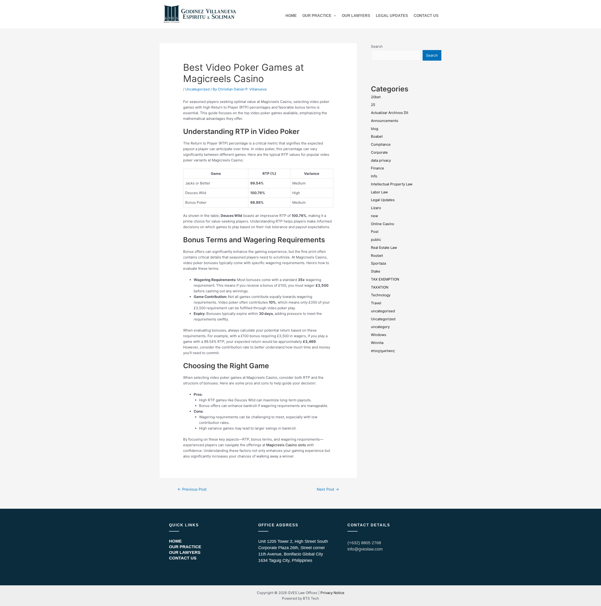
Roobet (377, 255)
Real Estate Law (384, 247)
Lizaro (376, 208)
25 (373, 104)
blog (374, 128)
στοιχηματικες (383, 350)
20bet (376, 97)
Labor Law (379, 192)
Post (374, 231)
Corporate (379, 152)
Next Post (328, 489)
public (376, 239)
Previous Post (192, 489)
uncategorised (383, 311)
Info (374, 176)
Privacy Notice (332, 592)
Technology (380, 295)
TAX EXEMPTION (385, 279)
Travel (376, 303)
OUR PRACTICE (316, 16)
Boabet (377, 136)
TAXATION (379, 287)
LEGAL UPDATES (392, 16)
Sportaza (378, 263)
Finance (377, 168)
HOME (291, 16)
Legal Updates (383, 200)
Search (377, 46)
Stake (375, 271)
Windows (378, 334)
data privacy (381, 160)
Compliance (381, 144)
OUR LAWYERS (356, 16)
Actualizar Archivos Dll (389, 112)
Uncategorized (197, 89)
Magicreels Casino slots (286, 445)
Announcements (384, 120)
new (374, 216)
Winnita (377, 342)
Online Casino (382, 224)
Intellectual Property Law (391, 184)
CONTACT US (426, 16)
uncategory (380, 327)
